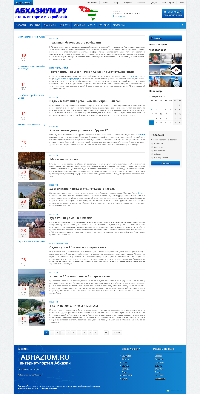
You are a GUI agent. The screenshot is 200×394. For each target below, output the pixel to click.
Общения (158, 154)
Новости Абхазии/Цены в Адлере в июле (79, 276)
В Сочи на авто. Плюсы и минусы (73, 305)
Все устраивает (161, 157)
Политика (34, 25)
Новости (21, 25)
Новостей (158, 143)
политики (140, 134)
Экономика (50, 25)
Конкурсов (159, 147)
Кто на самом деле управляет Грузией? (78, 130)
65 (106, 332)
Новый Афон (168, 2)
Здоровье (104, 25)
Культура (65, 25)
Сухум (181, 2)
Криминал (79, 25)
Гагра (116, 2)
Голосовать (166, 163)
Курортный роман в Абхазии (70, 218)
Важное (158, 38)
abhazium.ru (41, 13)
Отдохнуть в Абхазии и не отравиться (77, 247)
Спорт (91, 25)
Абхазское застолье (64, 159)
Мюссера (141, 2)
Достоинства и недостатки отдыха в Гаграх (82, 188)
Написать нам (119, 16)
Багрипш (106, 2)
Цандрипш (92, 2)
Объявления (119, 25)
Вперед (117, 332)
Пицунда (128, 2)
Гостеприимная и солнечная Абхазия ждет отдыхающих (92, 72)
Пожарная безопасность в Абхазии (75, 42)
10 (95, 332)
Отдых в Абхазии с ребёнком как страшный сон (85, 101)
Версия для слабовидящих (173, 13)
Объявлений (159, 150)
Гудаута (153, 2)
